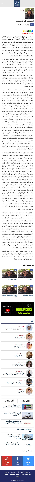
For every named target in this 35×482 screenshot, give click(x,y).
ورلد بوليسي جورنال (26, 474)
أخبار (22, 472)
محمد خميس (21, 326)
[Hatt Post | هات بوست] (17, 3)
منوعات (13, 472)
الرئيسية (28, 472)
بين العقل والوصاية (28, 295)
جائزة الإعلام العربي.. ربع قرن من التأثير (14, 373)
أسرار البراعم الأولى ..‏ (19, 364)
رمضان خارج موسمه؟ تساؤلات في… (9, 296)
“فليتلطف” (30, 279)
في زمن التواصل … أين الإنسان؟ (16, 382)
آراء (32, 24)
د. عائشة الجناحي (20, 371)
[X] (28, 31)
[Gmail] (26, 31)
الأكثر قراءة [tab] (26, 401)
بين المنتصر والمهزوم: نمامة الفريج (15, 328)
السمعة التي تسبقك (19, 346)
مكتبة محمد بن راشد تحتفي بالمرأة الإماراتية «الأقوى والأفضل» (14, 436)
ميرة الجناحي (21, 335)
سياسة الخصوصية (14, 474)
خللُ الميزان (21, 391)
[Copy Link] (23, 31)
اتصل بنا (18, 476)
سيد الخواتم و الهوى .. (19, 355)
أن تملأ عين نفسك (20, 337)
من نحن (6, 474)
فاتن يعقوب (21, 380)
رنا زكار (22, 10)
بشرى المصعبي (20, 353)
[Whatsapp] (30, 31)
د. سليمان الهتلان (20, 344)
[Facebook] (32, 31)
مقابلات (7, 472)
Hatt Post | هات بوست (15, 480)
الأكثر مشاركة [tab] (9, 401)
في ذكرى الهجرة (12, 279)
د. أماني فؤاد (21, 362)
